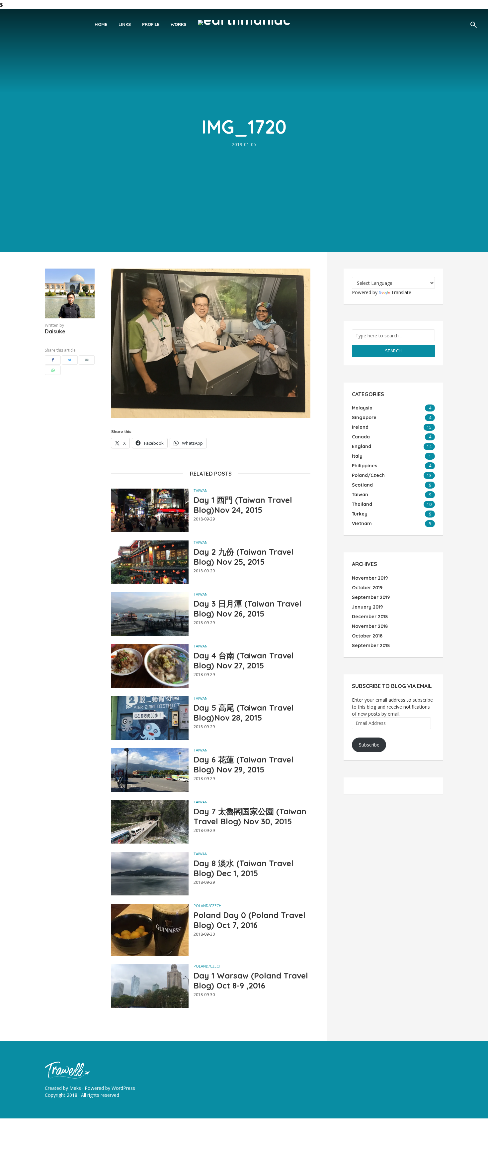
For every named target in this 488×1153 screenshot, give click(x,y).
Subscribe (369, 745)
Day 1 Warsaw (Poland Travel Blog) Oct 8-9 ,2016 (251, 980)
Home (101, 24)
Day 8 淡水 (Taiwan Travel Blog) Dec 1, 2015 (243, 868)
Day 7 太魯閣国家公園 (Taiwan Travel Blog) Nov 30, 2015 (250, 816)
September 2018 (371, 645)
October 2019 (367, 588)
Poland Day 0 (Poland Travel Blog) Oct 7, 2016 (249, 920)
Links (125, 24)
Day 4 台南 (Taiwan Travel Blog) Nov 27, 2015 (244, 660)
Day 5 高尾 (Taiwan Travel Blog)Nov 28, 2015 (244, 713)
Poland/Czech (207, 905)
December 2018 (370, 617)
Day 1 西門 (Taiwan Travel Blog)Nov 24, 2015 (243, 505)
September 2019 (371, 597)
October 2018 (367, 636)
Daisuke (55, 331)
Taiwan (200, 490)
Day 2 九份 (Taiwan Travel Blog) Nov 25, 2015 (243, 557)
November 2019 (370, 578)
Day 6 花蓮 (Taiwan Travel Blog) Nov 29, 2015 (243, 764)
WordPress (123, 1088)
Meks (75, 1088)
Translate (401, 292)
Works (178, 24)
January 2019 (367, 607)
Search (393, 351)
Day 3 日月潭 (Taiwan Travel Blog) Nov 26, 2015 (247, 609)
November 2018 (370, 626)
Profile (150, 24)
